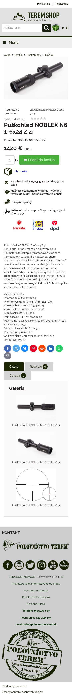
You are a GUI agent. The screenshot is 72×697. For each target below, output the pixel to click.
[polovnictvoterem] (36, 550)
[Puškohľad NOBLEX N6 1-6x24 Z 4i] (36, 79)
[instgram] (41, 569)
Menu (13, 42)
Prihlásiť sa (43, 3)
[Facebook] (8, 569)
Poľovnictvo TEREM (48, 576)
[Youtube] (53, 569)
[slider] (38, 118)
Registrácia (62, 3)
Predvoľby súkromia (14, 686)
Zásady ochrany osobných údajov (22, 691)
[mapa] (64, 569)
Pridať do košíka (41, 160)
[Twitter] (30, 569)
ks (17, 160)
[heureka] (19, 569)
